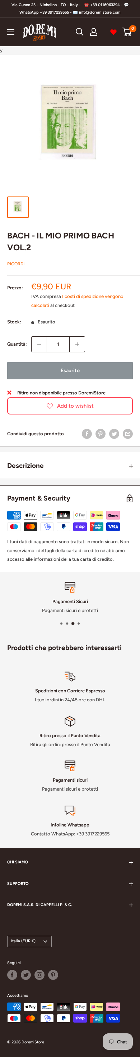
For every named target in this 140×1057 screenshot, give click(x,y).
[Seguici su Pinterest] (53, 975)
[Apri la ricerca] (80, 32)
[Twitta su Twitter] (114, 434)
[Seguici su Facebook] (12, 975)
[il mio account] (93, 32)
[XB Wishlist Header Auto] (113, 32)
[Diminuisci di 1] (39, 344)
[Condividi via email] (128, 434)
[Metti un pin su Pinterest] (100, 434)
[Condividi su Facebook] (87, 434)
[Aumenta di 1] (77, 344)
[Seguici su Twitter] (26, 975)
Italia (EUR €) (23, 941)
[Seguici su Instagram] (39, 975)
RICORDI (15, 263)
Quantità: (17, 344)
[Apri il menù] (10, 32)
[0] (126, 32)
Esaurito (70, 371)
